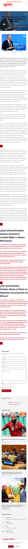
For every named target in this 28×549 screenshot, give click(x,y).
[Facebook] (2, 398)
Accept (10, 546)
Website (4, 366)
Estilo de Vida (17, 402)
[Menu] (25, 3)
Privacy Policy (11, 387)
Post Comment (6, 390)
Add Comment (6, 371)
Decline (17, 546)
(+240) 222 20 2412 (11, 528)
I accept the (8, 387)
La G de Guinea (9, 532)
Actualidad (12, 25)
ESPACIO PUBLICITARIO (14, 1)
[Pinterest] (8, 398)
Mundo (16, 25)
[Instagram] (6, 398)
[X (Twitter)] (4, 398)
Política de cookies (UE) (14, 404)
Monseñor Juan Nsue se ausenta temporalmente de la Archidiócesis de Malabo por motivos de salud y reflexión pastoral (13, 506)
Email (4, 362)
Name (4, 358)
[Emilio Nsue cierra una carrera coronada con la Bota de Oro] (14, 424)
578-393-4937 (9, 523)
